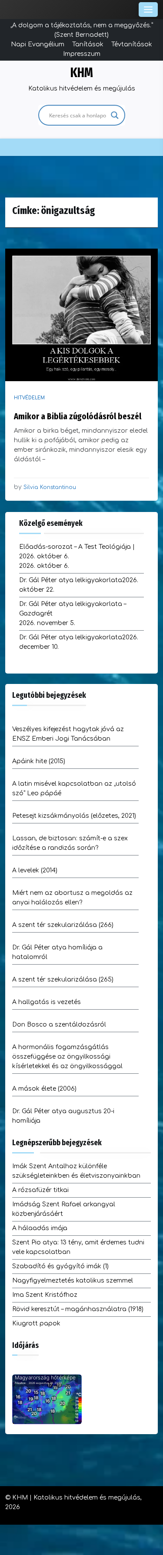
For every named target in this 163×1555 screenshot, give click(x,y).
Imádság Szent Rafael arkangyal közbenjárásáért (63, 1209)
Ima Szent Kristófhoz (44, 1295)
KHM (81, 73)
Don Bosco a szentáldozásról (59, 1024)
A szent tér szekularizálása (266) (62, 925)
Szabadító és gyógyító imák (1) (60, 1266)
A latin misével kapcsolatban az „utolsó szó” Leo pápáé (74, 789)
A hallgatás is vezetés (46, 1002)
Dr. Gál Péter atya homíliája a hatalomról (57, 952)
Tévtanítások (131, 44)
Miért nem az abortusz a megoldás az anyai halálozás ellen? (72, 898)
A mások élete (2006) (44, 1088)
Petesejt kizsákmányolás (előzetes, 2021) (74, 816)
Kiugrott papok (36, 1323)
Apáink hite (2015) (38, 761)
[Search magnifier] (115, 115)
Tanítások (87, 44)
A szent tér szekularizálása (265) (62, 979)
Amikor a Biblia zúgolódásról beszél (77, 416)
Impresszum (81, 54)
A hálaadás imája (39, 1228)
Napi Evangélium (37, 44)
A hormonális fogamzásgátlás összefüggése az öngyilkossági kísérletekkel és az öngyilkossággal (67, 1056)
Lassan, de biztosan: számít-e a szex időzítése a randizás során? (70, 843)
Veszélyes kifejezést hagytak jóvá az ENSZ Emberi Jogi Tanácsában (68, 734)
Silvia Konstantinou (49, 487)
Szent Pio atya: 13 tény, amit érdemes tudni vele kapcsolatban (78, 1247)
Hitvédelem (29, 397)
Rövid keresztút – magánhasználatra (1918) (77, 1309)
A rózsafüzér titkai (40, 1190)
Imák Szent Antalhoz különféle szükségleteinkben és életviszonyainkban (76, 1171)
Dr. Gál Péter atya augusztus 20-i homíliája (63, 1116)
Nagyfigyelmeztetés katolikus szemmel (72, 1280)
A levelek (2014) (34, 870)
